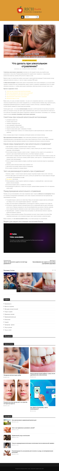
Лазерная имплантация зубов (27, 288)
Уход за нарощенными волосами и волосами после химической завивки (33, 443)
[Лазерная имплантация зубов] (29, 282)
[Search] (37, 17)
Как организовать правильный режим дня (24, 420)
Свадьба (7, 322)
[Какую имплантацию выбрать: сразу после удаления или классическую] (42, 359)
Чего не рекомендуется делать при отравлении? (17, 95)
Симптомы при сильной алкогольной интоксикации (18, 91)
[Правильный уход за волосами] (7, 437)
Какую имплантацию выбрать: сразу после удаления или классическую (42, 374)
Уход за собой (8, 330)
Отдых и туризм (8, 312)
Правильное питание (9, 314)
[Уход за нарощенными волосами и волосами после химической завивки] (7, 445)
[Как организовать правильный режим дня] (7, 422)
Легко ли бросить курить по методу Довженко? (15, 262)
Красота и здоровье (9, 306)
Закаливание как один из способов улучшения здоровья (44, 262)
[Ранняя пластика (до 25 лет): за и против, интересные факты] (16, 390)
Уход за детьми (8, 327)
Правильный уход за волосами (21, 435)
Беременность (8, 304)
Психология (7, 319)
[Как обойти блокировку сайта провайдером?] (42, 393)
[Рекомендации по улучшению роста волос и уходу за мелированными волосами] (7, 453)
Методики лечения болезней (29, 60)
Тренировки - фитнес (10, 325)
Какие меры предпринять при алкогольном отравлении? (19, 93)
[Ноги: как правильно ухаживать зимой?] (7, 430)
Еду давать (9, 179)
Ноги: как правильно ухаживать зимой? (23, 428)
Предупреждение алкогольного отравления (16, 97)
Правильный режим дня (10, 317)
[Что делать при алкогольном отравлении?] (29, 41)
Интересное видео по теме (12, 98)
